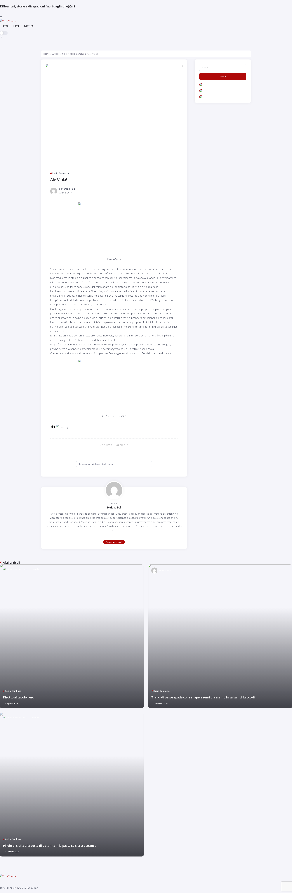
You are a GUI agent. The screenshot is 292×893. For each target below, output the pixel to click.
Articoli (56, 53)
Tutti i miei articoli (114, 542)
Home (46, 53)
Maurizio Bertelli (31, 569)
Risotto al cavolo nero (18, 697)
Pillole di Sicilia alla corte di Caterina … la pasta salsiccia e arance (49, 845)
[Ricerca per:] (222, 67)
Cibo (64, 53)
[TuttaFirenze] (8, 20)
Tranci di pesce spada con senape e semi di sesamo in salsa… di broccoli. (203, 697)
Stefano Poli (68, 189)
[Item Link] (72, 636)
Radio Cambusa (78, 53)
